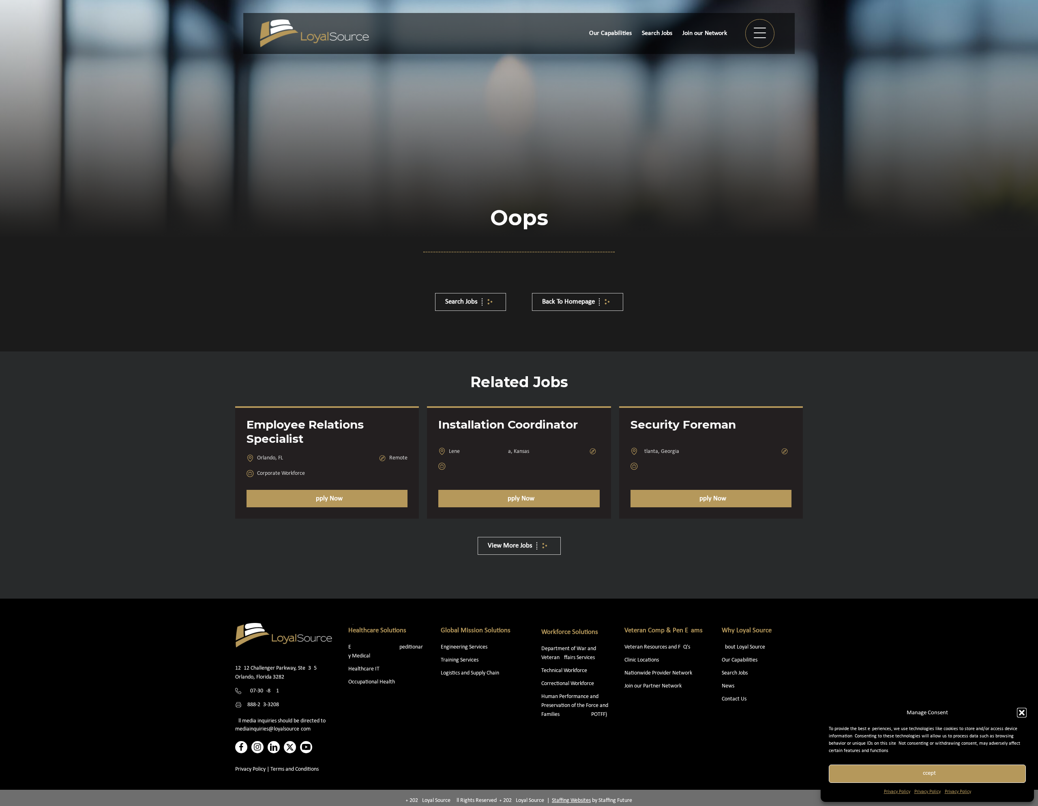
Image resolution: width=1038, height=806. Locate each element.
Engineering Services (464, 647)
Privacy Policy (897, 791)
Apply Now (327, 498)
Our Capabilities (739, 660)
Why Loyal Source (747, 630)
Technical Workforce (564, 671)
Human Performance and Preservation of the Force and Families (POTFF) (574, 706)
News (728, 686)
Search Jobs (735, 673)
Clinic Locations (641, 660)
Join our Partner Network (653, 686)
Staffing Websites (571, 800)
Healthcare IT (364, 669)
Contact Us (734, 699)
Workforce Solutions (569, 632)
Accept (927, 773)
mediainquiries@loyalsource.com (273, 729)
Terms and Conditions (294, 769)
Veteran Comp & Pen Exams (663, 630)
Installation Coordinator (508, 424)
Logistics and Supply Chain (470, 673)
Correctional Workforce (567, 684)
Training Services (459, 660)
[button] (1022, 713)
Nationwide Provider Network (658, 673)
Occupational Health (371, 682)
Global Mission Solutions (475, 630)
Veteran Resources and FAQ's (657, 647)
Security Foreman (683, 424)
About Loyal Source (743, 647)
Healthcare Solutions (377, 630)
